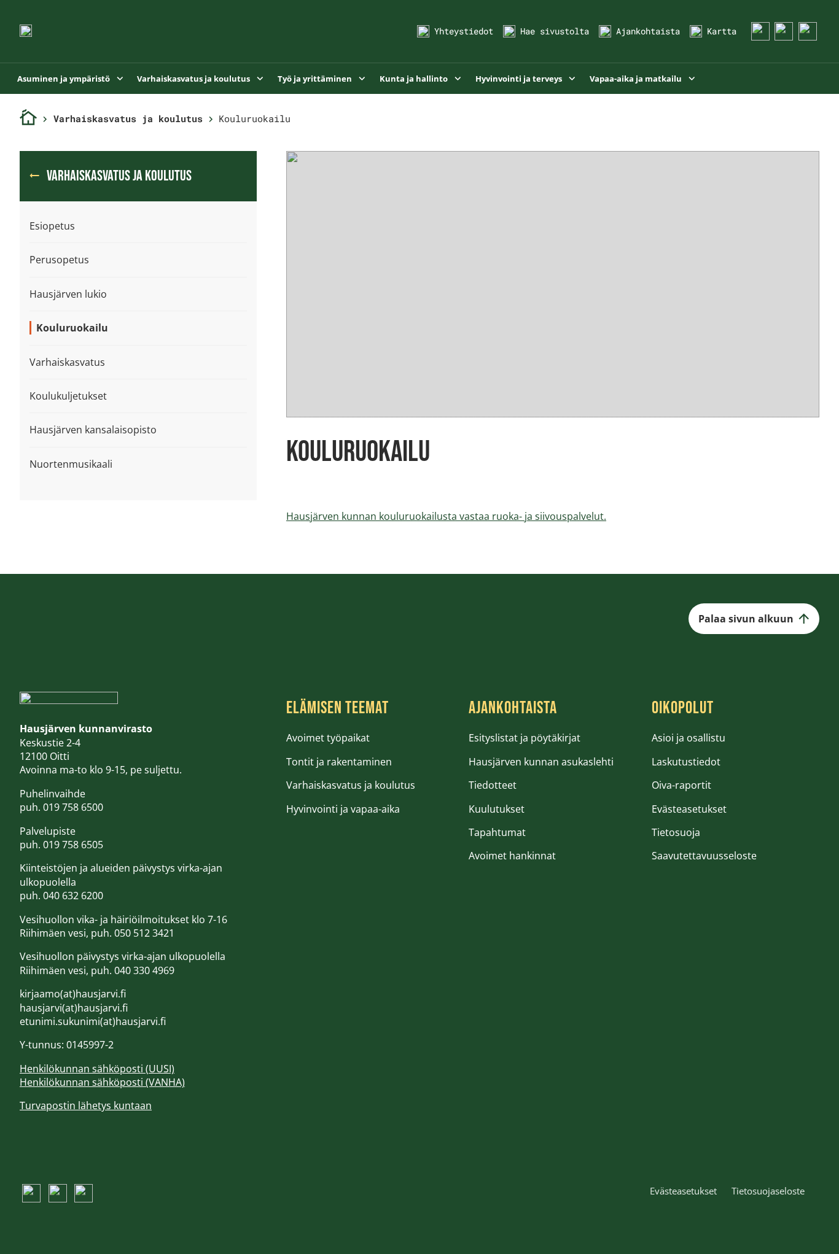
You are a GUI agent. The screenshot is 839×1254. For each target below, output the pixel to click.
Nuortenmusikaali (70, 464)
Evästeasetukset (689, 809)
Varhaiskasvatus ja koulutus (194, 78)
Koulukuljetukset (68, 396)
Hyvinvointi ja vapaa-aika (343, 809)
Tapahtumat (497, 832)
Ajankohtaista (648, 31)
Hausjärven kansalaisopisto (93, 429)
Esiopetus (52, 226)
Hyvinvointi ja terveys (519, 78)
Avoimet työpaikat (328, 738)
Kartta (721, 31)
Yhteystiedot (463, 31)
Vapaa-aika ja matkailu (637, 78)
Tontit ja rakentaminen (339, 761)
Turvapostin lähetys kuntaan (86, 1105)
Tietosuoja (676, 832)
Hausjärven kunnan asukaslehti (541, 761)
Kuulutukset (497, 809)
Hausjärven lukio (68, 294)
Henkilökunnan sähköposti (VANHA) (102, 1082)
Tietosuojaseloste (768, 1191)
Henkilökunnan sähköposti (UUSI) (97, 1068)
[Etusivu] (28, 119)
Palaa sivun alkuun (746, 618)
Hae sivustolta (554, 31)
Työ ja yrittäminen (316, 78)
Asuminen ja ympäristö (64, 78)
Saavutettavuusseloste (704, 855)
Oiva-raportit (681, 785)
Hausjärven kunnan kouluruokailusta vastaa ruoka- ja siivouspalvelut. (446, 516)
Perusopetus (59, 259)
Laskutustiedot (686, 761)
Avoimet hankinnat (512, 855)
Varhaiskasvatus (67, 362)
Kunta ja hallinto (415, 78)
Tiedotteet (493, 785)
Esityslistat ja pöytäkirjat (524, 738)
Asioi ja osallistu (688, 738)
